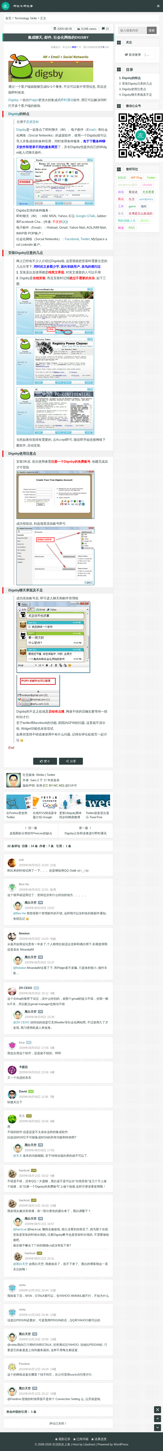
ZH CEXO (25, 988)
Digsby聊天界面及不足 (137, 94)
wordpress (146, 199)
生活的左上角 (61, 1444)
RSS (132, 227)
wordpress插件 (128, 184)
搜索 (152, 30)
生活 (132, 199)
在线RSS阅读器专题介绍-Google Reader (45, 817)
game (132, 206)
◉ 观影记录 (62, 1439)
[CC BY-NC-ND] (53, 785)
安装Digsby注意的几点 (137, 83)
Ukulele (147, 184)
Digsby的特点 (131, 78)
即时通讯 (67, 100)
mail (92, 129)
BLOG (145, 220)
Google (81, 216)
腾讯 (121, 199)
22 (107, 28)
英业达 (133, 192)
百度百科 (32, 122)
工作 (121, 206)
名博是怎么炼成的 (140, 213)
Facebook (72, 239)
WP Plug (136, 177)
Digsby (13, 100)
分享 (73, 761)
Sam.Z (34, 780)
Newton (24, 933)
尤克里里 (148, 192)
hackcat (21, 1229)
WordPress (121, 1444)
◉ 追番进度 (99, 1439)
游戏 (121, 192)
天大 (19, 1155)
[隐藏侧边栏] (157, 1409)
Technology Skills (26, 18)
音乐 (121, 213)
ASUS (122, 177)
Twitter (85, 239)
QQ (64, 221)
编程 (144, 206)
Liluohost (89, 1444)
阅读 (121, 227)
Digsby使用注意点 (134, 89)
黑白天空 (31, 902)
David (23, 1091)
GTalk (91, 216)
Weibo (40, 774)
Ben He (21, 913)
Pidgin (33, 100)
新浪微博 (135, 54)
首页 (8, 18)
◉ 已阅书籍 (80, 1439)
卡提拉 (23, 1067)
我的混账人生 (127, 220)
